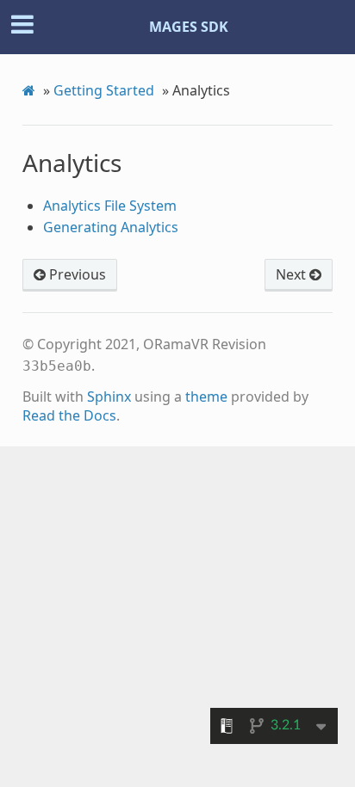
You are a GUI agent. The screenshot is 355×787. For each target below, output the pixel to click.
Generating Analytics (110, 227)
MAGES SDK (188, 26)
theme (206, 396)
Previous (76, 274)
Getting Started (103, 90)
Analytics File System (110, 205)
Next (292, 274)
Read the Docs (69, 415)
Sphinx (109, 396)
